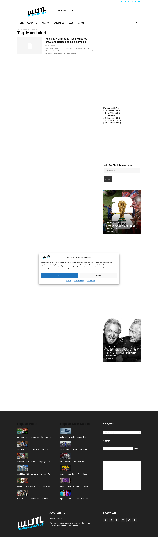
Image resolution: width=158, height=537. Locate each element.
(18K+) (112, 110)
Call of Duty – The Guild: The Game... (74, 449)
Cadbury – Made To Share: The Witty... (74, 486)
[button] (137, 23)
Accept (59, 275)
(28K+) (112, 113)
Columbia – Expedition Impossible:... (73, 437)
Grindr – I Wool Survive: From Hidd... (73, 474)
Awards (45, 23)
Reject (98, 275)
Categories (59, 23)
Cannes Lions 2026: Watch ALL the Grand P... (34, 437)
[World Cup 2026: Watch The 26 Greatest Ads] (122, 213)
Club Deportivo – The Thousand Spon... (75, 462)
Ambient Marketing (114, 222)
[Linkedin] (128, 1)
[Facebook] (121, 1)
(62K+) (113, 123)
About (81, 23)
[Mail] (132, 1)
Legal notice (91, 281)
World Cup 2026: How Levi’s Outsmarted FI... (33, 474)
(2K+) (112, 118)
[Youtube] (139, 1)
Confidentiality (79, 281)
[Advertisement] (120, 69)
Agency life (32, 23)
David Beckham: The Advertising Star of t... (33, 498)
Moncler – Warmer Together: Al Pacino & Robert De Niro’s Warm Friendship (121, 353)
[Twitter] (135, 1)
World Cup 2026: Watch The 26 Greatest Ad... (34, 486)
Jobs (71, 23)
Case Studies (111, 346)
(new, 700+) (114, 120)
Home (21, 23)
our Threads (73, 525)
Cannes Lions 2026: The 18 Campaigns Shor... (34, 462)
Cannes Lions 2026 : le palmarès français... (33, 449)
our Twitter (61, 525)
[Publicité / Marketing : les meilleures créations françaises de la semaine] (29, 45)
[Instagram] (125, 1)
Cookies (68, 281)
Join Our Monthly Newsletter (118, 164)
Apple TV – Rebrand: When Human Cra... (75, 498)
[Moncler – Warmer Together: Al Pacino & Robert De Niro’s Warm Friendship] (122, 340)
